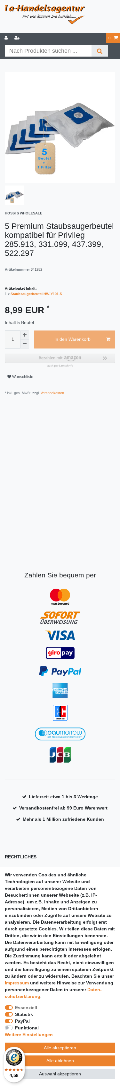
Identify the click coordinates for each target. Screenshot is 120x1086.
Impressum (17, 982)
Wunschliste (22, 377)
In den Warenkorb (72, 339)
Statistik (24, 1014)
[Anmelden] (6, 38)
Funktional (27, 1027)
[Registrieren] (17, 38)
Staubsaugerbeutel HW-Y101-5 (36, 294)
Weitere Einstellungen (29, 1034)
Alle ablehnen (60, 1060)
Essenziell (26, 1007)
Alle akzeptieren (60, 1047)
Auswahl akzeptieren (60, 1073)
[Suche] (100, 51)
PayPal (22, 1021)
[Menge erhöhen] (24, 334)
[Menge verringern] (24, 343)
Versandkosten (52, 393)
